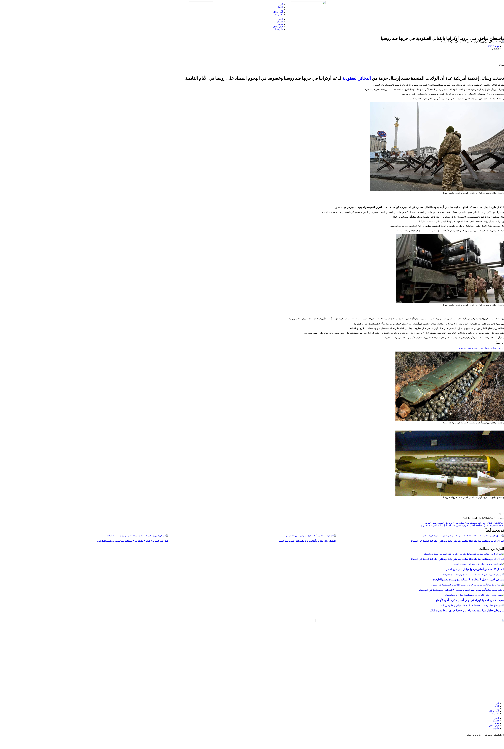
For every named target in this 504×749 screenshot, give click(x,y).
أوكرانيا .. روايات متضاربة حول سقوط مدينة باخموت (481, 348)
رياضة (280, 10)
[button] (500, 518)
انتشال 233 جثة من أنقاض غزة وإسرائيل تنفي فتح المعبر (307, 540)
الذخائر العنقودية (356, 78)
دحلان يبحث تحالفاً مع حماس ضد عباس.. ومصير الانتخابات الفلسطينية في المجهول (461, 590)
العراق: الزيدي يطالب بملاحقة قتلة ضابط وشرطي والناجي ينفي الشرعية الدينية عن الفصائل (457, 540)
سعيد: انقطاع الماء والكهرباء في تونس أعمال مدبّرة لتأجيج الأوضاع (470, 600)
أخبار (281, 5)
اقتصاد (280, 7)
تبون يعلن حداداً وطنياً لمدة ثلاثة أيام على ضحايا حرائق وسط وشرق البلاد (467, 610)
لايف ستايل (278, 12)
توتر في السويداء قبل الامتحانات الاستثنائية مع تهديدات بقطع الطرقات (132, 540)
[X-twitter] (240, 4)
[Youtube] (233, 4)
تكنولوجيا (279, 15)
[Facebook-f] (247, 4)
